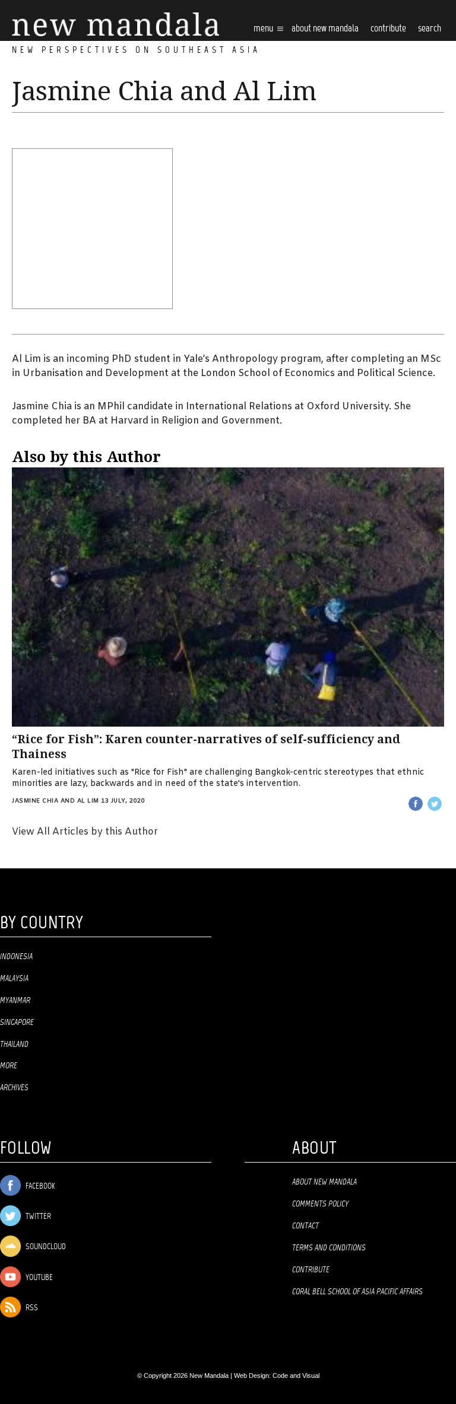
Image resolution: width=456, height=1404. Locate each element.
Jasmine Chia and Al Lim (55, 801)
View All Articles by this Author (85, 832)
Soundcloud (45, 1247)
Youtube (38, 1278)
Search (429, 28)
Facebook (39, 1186)
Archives (14, 1088)
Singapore (17, 1022)
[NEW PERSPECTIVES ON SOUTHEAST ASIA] (115, 24)
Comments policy (320, 1204)
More (8, 1066)
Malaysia (14, 978)
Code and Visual (296, 1375)
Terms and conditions (329, 1248)
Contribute (311, 1270)
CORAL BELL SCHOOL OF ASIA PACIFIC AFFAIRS (357, 1292)
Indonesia (16, 957)
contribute (388, 28)
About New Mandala (325, 28)
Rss (31, 1308)
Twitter (37, 1216)
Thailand (14, 1044)
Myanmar (15, 1000)
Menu (264, 28)
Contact (305, 1226)
